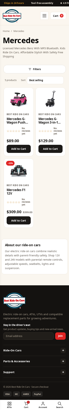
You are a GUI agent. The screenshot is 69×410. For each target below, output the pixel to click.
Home (6, 31)
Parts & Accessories (16, 361)
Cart (57, 16)
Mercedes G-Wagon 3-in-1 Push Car (48, 122)
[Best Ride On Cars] (14, 300)
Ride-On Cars (12, 350)
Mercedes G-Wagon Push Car (16, 122)
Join (60, 336)
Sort (23, 80)
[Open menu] (44, 16)
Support (9, 372)
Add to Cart (18, 148)
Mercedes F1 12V (16, 192)
